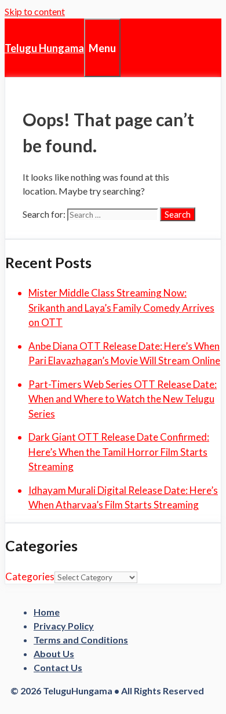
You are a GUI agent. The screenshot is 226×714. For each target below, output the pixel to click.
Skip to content (35, 11)
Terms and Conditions (81, 639)
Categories (29, 576)
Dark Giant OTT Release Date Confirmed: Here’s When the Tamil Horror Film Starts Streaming (118, 452)
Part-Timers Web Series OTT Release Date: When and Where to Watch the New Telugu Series (122, 399)
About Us (54, 653)
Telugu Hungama (44, 48)
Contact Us (58, 667)
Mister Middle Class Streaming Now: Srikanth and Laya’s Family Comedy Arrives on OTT (121, 307)
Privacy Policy (64, 625)
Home (47, 611)
